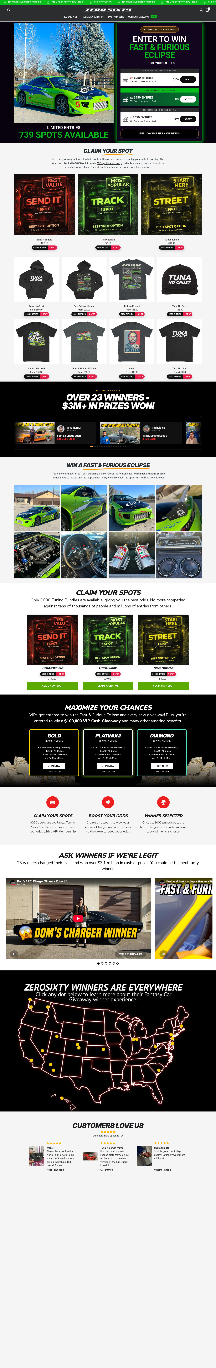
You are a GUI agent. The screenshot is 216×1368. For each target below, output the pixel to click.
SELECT (188, 79)
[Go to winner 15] (125, 446)
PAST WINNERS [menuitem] (116, 17)
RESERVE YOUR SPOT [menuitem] (93, 17)
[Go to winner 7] (106, 446)
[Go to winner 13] (120, 446)
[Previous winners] (191, 416)
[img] (108, 1132)
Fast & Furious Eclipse (84, 368)
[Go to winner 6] (104, 446)
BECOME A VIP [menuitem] (70, 17)
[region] (108, 433)
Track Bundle (108, 239)
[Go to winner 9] (111, 446)
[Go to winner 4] (99, 446)
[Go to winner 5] (102, 446)
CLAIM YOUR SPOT (52, 685)
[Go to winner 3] (97, 446)
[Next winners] (199, 416)
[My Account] (201, 10)
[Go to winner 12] (118, 446)
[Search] (9, 10)
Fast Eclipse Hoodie (84, 306)
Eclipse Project (132, 306)
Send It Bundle (44, 239)
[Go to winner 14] (123, 446)
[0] (206, 10)
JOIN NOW (54, 766)
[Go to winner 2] (95, 446)
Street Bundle (171, 239)
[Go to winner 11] (116, 446)
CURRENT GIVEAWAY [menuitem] (138, 17)
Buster (131, 368)
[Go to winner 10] (113, 446)
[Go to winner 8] (109, 446)
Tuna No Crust (36, 306)
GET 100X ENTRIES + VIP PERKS (159, 133)
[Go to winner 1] (91, 446)
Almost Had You (36, 368)
